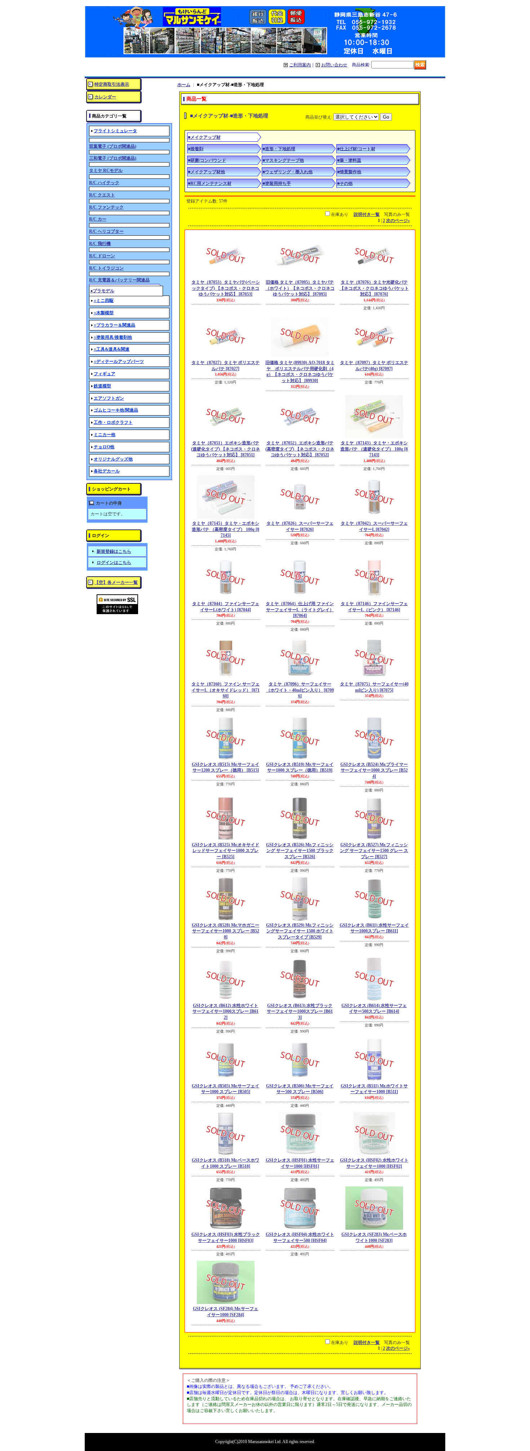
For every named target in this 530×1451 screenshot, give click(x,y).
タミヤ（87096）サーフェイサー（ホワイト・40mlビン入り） (300, 690)
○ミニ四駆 (104, 300)
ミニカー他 (104, 434)
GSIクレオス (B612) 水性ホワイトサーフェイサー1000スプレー (226, 1011)
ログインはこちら (114, 562)
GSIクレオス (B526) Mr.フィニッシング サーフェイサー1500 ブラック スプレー (300, 851)
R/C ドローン (102, 255)
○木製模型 (104, 312)
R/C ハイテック (104, 182)
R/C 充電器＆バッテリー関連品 (119, 280)
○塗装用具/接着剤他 (113, 337)
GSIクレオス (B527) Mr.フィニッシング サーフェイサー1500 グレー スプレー (374, 851)
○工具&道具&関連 (111, 349)
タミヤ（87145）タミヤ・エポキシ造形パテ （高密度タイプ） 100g (225, 529)
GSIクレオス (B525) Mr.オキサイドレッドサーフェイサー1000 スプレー (225, 851)
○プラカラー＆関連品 (114, 325)
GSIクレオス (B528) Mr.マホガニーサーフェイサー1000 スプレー (225, 931)
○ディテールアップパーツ (119, 361)
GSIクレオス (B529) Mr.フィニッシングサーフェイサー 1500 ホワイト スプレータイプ (300, 931)
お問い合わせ (334, 64)
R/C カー (97, 219)
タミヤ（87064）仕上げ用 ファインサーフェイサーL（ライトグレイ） (300, 609)
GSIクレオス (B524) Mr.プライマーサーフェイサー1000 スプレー (374, 770)
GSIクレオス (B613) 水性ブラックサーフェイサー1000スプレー (300, 1011)
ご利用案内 (300, 64)
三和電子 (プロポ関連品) (112, 158)
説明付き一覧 (367, 214)
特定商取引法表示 (111, 84)
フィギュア (104, 373)
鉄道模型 (102, 386)
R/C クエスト (102, 195)
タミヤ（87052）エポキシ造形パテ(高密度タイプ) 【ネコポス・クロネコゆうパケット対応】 (299, 449)
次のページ (398, 220)
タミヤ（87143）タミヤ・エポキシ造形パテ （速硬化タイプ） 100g (374, 449)
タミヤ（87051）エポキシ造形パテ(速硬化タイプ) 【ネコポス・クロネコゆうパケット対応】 (225, 449)
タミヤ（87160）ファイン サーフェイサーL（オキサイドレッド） (225, 690)
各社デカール (107, 471)
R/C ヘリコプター (106, 231)
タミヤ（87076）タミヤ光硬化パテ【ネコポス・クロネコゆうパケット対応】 (374, 288)
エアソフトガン (109, 398)
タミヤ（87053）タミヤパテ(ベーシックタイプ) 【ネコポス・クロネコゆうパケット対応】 (225, 288)
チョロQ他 (104, 446)
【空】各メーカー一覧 (116, 582)
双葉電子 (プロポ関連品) (112, 146)
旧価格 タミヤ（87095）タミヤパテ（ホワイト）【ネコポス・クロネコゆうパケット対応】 (300, 288)
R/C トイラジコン (106, 268)
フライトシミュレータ (115, 130)
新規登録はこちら (114, 551)
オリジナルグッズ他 (113, 459)
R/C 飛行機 (100, 243)
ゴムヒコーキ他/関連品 (116, 410)
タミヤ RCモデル (106, 170)
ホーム (183, 84)
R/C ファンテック (106, 207)
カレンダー (105, 96)
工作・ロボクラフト (113, 422)
